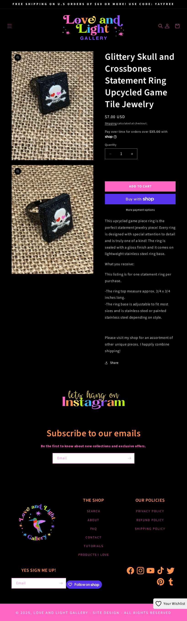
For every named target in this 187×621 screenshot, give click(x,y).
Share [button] (114, 363)
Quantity (110, 145)
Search (93, 511)
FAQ (93, 529)
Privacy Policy (150, 511)
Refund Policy (150, 520)
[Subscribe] (129, 458)
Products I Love (93, 555)
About (93, 520)
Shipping (111, 123)
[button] (10, 26)
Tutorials (93, 546)
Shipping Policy (150, 529)
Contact (94, 537)
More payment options (140, 210)
